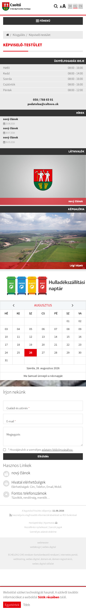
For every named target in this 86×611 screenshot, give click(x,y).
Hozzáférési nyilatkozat (35, 527)
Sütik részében (48, 597)
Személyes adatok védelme (43, 531)
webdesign (35, 547)
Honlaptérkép (35, 522)
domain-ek (46, 559)
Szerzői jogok (55, 527)
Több (26, 605)
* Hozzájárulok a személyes (40, 450)
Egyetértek (12, 605)
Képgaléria (76, 209)
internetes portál (69, 554)
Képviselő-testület (39, 35)
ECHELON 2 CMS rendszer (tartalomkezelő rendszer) (33, 554)
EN (80, 6)
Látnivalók (76, 151)
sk (70, 6)
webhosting (19, 559)
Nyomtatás (49, 522)
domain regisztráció (62, 559)
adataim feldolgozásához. (57, 450)
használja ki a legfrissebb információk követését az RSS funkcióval (44, 515)
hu (75, 6)
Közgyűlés (19, 35)
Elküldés (43, 456)
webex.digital (49, 547)
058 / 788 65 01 (43, 100)
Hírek (80, 113)
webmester (43, 542)
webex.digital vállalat (43, 563)
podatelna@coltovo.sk (43, 104)
